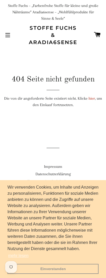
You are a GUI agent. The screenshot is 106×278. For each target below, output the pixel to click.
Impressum (53, 166)
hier (92, 98)
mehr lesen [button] (18, 255)
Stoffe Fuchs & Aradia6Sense (53, 35)
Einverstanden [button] (53, 269)
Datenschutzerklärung (53, 174)
